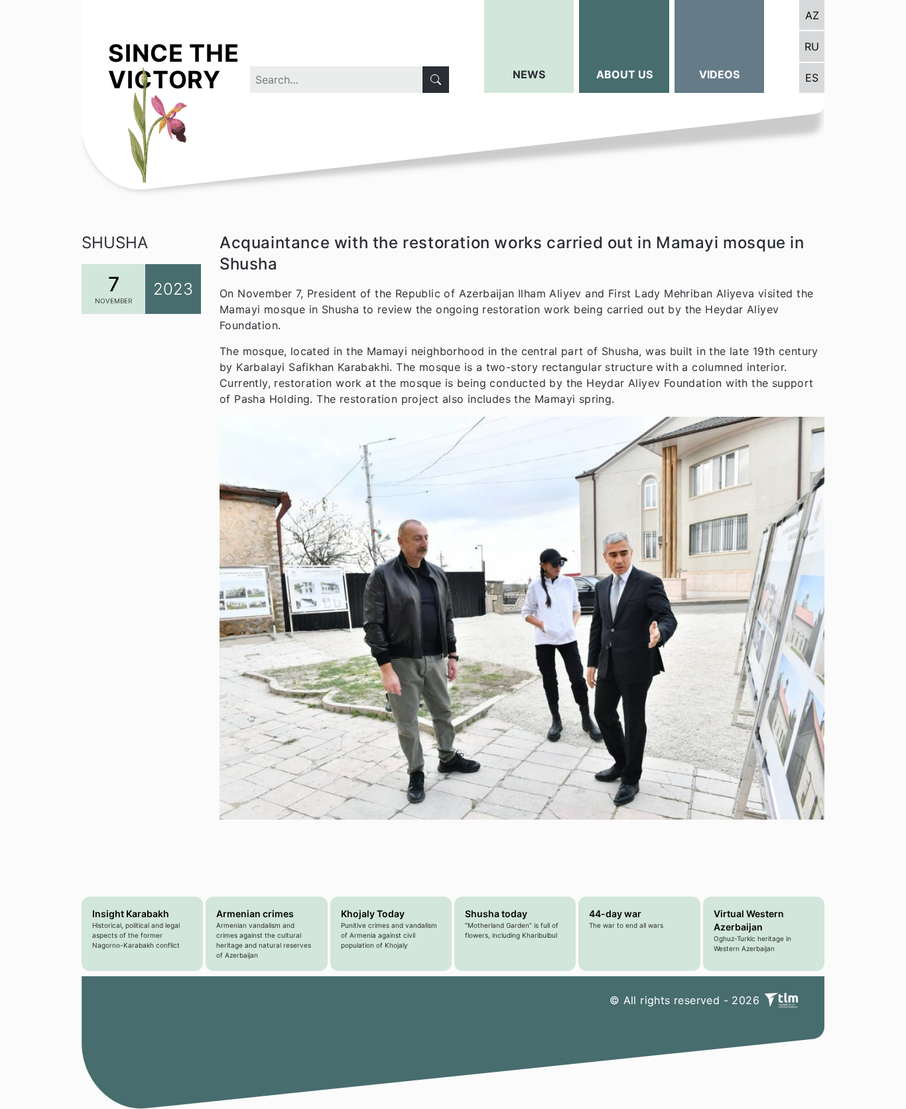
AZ (812, 15)
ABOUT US (624, 74)
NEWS (529, 74)
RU (812, 46)
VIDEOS (719, 74)
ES (811, 77)
